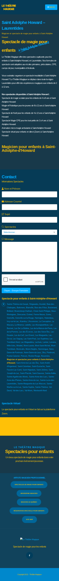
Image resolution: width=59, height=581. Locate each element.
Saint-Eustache (38, 366)
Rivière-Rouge (34, 356)
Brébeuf (10, 311)
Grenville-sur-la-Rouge (24, 318)
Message (9, 239)
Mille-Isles (11, 346)
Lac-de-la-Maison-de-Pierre (41, 328)
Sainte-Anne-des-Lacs (38, 377)
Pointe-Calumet (13, 356)
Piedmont (51, 352)
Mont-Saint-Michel (42, 346)
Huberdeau (48, 318)
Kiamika (23, 321)
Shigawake (33, 304)
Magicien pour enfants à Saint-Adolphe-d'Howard (29, 148)
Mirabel (19, 346)
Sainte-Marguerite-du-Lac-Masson (32, 384)
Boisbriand (52, 307)
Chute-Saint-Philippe (41, 311)
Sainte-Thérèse (41, 387)
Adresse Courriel (13, 201)
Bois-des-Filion (41, 307)
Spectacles (10, 227)
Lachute (38, 342)
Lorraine (52, 342)
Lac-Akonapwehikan (40, 325)
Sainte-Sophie (28, 387)
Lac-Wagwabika (27, 342)
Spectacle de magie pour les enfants (29, 546)
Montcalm (20, 349)
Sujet (7, 214)
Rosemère (45, 356)
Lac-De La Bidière (21, 328)
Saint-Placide (25, 373)
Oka (44, 352)
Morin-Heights (31, 349)
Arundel (42, 304)
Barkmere (21, 307)
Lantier (45, 342)
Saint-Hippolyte (29, 370)
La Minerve (19, 325)
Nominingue (43, 349)
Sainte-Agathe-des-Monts (17, 377)
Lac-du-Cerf (19, 335)
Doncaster (21, 314)
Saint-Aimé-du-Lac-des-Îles (27, 363)
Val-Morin (28, 390)
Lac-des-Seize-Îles (42, 332)
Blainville (29, 307)
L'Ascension (33, 321)
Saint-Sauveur (38, 373)
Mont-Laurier (29, 346)
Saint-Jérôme (42, 370)
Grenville (10, 318)
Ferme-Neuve (39, 314)
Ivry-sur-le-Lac (13, 321)
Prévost (24, 356)
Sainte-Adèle (50, 373)
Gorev (48, 314)
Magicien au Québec (29, 502)
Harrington (39, 318)
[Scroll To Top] (54, 578)
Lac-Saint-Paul (30, 339)
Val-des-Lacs (18, 390)
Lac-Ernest (29, 335)
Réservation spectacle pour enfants (29, 511)
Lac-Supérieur (42, 339)
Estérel (30, 314)
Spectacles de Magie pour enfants (29, 484)
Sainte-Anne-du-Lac (31, 380)
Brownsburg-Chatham (23, 311)
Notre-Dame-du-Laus (32, 352)
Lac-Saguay (18, 339)
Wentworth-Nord (40, 390)
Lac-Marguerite (41, 335)
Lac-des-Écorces (26, 332)
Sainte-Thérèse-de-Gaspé (17, 304)
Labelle (28, 325)
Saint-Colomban (24, 366)
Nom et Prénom (12, 189)
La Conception (45, 321)
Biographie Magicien (29, 493)
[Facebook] (29, 555)
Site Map (29, 519)
